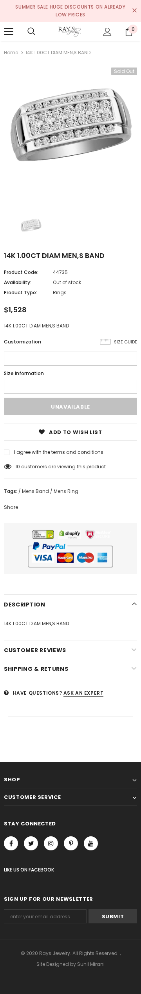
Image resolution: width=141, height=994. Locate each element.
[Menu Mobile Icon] (8, 31)
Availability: (17, 282)
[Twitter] (31, 843)
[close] (134, 11)
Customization (22, 341)
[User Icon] (107, 32)
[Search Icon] (31, 32)
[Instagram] (51, 843)
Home (11, 52)
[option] (70, 134)
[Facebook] (11, 843)
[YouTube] (91, 843)
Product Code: (21, 272)
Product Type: (20, 292)
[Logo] (69, 32)
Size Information (24, 373)
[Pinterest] (71, 843)
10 (17, 466)
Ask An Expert (83, 693)
